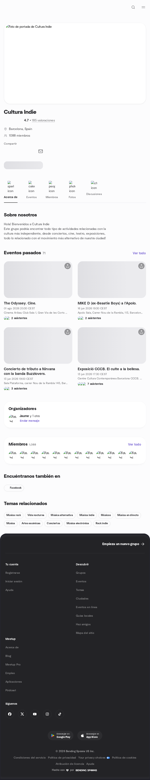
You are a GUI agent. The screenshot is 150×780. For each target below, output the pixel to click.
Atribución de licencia (70, 764)
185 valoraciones (43, 120)
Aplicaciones (13, 681)
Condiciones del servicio (30, 757)
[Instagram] (47, 714)
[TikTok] (59, 714)
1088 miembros (19, 135)
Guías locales (84, 616)
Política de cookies (124, 757)
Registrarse (12, 573)
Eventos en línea (86, 607)
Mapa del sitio (85, 633)
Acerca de (12, 647)
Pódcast (10, 690)
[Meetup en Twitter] (22, 714)
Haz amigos (83, 624)
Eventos (81, 581)
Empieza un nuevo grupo (120, 544)
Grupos (81, 573)
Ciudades (82, 598)
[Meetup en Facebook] (9, 714)
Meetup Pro (13, 664)
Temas (80, 590)
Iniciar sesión (13, 581)
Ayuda (9, 590)
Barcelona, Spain (20, 129)
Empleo (10, 673)
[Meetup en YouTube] (34, 714)
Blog (8, 656)
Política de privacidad (62, 757)
